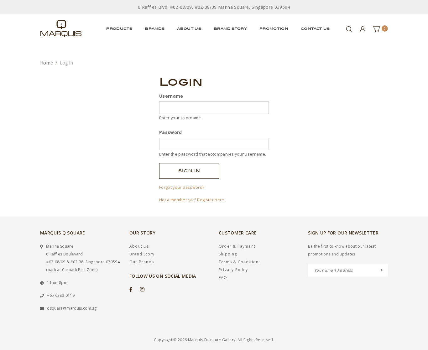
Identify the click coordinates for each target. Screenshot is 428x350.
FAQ (223, 277)
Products (119, 28)
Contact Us (315, 28)
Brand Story (230, 28)
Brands (154, 28)
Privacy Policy (233, 269)
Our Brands (141, 262)
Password (170, 132)
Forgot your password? (181, 187)
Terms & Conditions (240, 262)
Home (46, 63)
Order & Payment (237, 246)
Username (171, 96)
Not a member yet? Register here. (192, 200)
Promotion (273, 28)
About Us (189, 28)
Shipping (228, 254)
